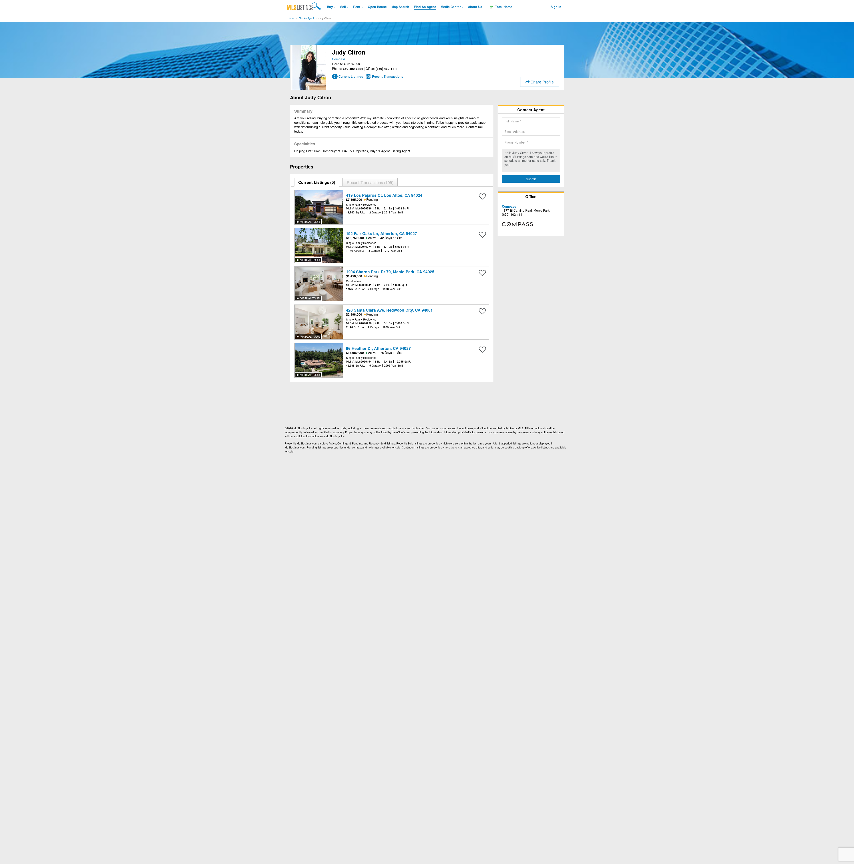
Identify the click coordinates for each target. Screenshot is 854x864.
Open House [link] (377, 6)
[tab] (317, 182)
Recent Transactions (369, 182)
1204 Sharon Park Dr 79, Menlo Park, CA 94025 (390, 271)
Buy (330, 6)
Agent (425, 6)
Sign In (556, 6)
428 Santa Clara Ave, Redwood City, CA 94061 (389, 310)
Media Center (451, 6)
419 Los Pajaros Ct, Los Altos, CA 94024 (384, 195)
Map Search (400, 6)
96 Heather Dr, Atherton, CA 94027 (378, 348)
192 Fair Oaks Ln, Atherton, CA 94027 (381, 233)
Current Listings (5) (316, 182)
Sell (343, 6)
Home (291, 18)
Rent (356, 6)
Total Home (503, 6)
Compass (338, 59)
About (475, 6)
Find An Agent (306, 18)
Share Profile (542, 82)
